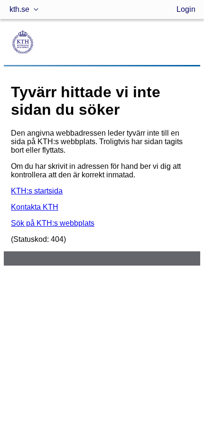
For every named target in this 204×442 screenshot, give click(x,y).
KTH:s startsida (37, 191)
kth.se (19, 9)
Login (185, 9)
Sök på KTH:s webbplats (52, 223)
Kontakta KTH (34, 207)
